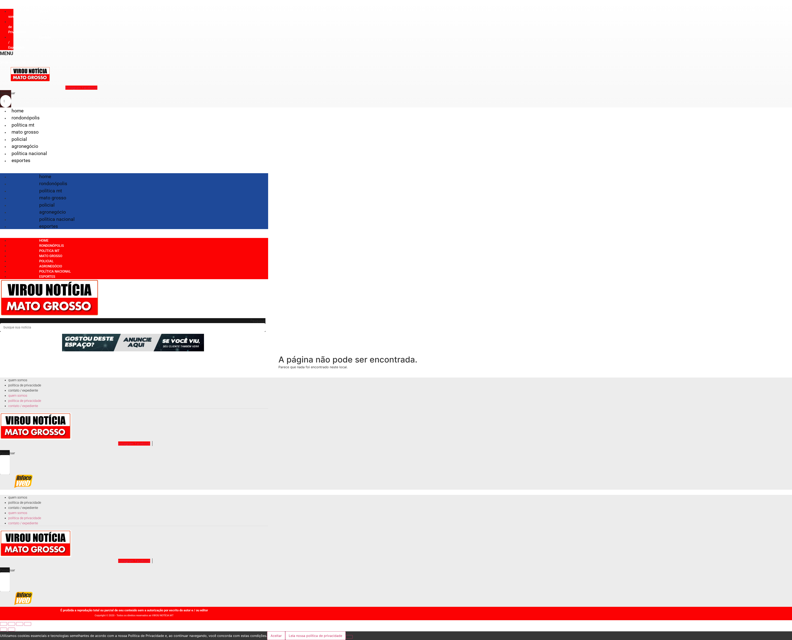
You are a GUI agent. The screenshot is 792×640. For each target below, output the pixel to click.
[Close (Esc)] (3, 624)
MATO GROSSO (25, 132)
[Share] (11, 624)
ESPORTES (21, 160)
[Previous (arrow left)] (3, 629)
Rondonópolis (26, 118)
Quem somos (28, 14)
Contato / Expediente (23, 390)
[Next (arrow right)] (11, 629)
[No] (349, 637)
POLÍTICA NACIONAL (29, 153)
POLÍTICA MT (23, 125)
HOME (18, 111)
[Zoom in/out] (27, 624)
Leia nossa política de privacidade (315, 636)
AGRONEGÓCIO (25, 146)
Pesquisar (7, 93)
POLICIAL (19, 139)
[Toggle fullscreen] (19, 624)
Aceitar (276, 636)
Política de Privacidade (24, 385)
